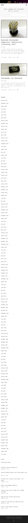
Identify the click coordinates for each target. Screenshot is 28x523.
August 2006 (4, 451)
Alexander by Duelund (11, 78)
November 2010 (4, 307)
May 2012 (3, 255)
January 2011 (4, 301)
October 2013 (4, 212)
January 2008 (4, 402)
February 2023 (4, 120)
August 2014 (4, 195)
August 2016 (4, 155)
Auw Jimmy (4, 57)
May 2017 (3, 152)
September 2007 (4, 414)
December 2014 (4, 186)
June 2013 (3, 221)
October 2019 (4, 140)
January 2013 (4, 235)
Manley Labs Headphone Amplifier (9, 485)
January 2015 (4, 183)
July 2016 (3, 158)
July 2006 (3, 454)
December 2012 (4, 238)
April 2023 (3, 114)
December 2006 (4, 439)
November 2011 (4, 273)
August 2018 (4, 149)
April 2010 (3, 327)
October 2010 (4, 310)
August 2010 (4, 316)
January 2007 (4, 437)
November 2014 (4, 189)
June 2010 (3, 322)
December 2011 (4, 270)
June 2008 (3, 388)
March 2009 (3, 365)
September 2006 (4, 448)
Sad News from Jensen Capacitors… (9, 467)
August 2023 (4, 106)
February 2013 (4, 232)
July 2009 (3, 353)
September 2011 (4, 278)
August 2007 (4, 416)
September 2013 (4, 215)
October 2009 (4, 345)
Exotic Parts (4, 80)
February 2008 (4, 399)
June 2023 (3, 112)
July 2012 (3, 250)
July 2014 (3, 198)
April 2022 (3, 132)
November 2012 (4, 241)
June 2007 (3, 422)
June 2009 (3, 356)
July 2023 (3, 109)
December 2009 (4, 339)
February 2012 (4, 264)
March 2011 (3, 296)
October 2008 (4, 376)
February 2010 (4, 333)
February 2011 (4, 299)
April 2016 (3, 163)
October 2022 (4, 126)
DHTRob (2, 459)
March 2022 (3, 135)
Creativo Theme (10, 518)
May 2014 (3, 201)
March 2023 (3, 117)
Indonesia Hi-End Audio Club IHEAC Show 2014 (12, 501)
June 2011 (3, 287)
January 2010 (4, 336)
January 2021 (4, 137)
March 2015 (3, 181)
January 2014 (4, 207)
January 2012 (4, 267)
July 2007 (3, 419)
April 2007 (3, 428)
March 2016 (3, 166)
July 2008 (3, 385)
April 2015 (3, 178)
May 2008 (3, 391)
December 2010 (4, 304)
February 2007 (4, 434)
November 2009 (4, 342)
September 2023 (4, 103)
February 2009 (4, 368)
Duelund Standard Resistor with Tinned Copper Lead (14, 472)
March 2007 (3, 431)
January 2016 (4, 172)
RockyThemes (19, 518)
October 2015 (4, 175)
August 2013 (4, 218)
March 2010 (3, 330)
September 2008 (4, 379)
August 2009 (4, 350)
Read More (3, 54)
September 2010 (4, 313)
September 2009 (4, 347)
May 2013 (3, 224)
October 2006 (4, 445)
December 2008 (4, 373)
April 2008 (3, 393)
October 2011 (4, 276)
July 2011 (3, 284)
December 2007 (4, 405)
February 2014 (4, 204)
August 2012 (4, 247)
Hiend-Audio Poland (5, 462)
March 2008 (3, 396)
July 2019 (3, 146)
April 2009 (3, 362)
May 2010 (3, 324)
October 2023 (4, 100)
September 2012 (4, 244)
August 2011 (4, 281)
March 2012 (3, 261)
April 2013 (3, 227)
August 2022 (4, 129)
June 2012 (3, 253)
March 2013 (3, 230)
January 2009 (4, 370)
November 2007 (4, 408)
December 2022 (4, 123)
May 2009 (3, 359)
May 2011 (3, 290)
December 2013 (4, 209)
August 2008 (4, 382)
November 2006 (4, 442)
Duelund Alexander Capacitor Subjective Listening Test (11, 42)
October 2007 (4, 411)
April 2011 (3, 293)
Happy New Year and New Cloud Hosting (10, 496)
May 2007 (3, 425)
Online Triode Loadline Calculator (9, 506)
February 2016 (4, 169)
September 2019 (4, 143)
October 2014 (4, 192)
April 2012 (3, 258)
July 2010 (3, 319)
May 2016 (3, 160)
